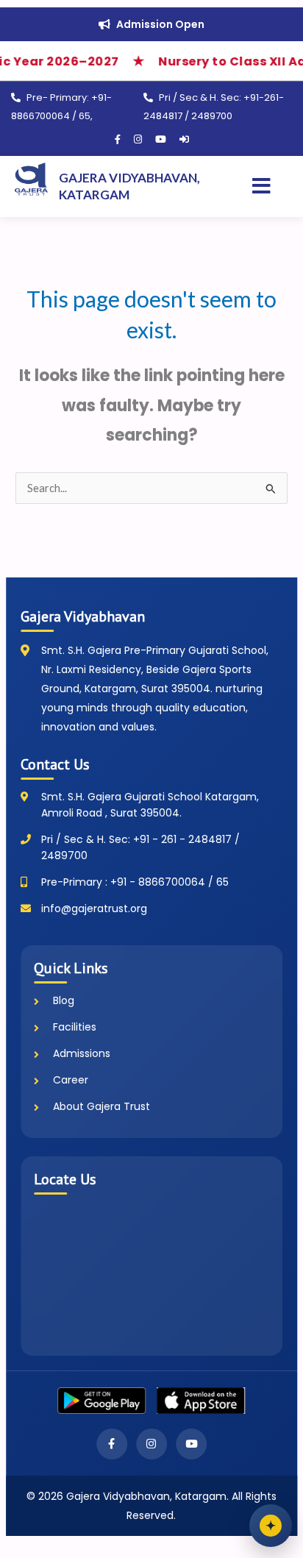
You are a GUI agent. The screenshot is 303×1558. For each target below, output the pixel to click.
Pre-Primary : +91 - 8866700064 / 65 (135, 882)
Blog (63, 1000)
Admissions (81, 1053)
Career (70, 1080)
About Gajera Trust (101, 1106)
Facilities (74, 1027)
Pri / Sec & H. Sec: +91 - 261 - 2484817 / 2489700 (140, 847)
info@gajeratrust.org (94, 908)
